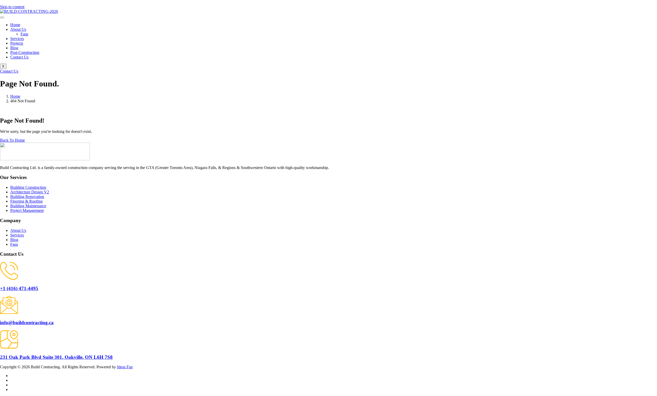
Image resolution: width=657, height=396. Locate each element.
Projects (16, 43)
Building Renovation (27, 196)
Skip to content (12, 7)
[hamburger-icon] (2, 17)
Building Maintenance (28, 206)
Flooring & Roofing (26, 201)
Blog (14, 48)
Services (17, 38)
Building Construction (28, 187)
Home (15, 25)
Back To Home (12, 140)
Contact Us (19, 57)
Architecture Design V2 (29, 192)
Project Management (27, 210)
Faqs (24, 34)
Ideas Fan (125, 367)
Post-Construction (24, 52)
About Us (18, 29)
